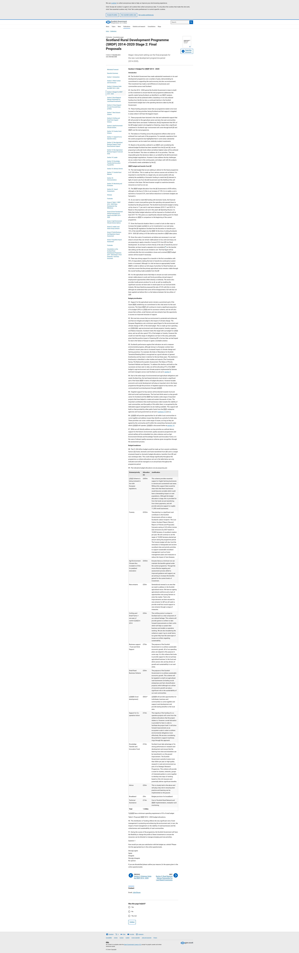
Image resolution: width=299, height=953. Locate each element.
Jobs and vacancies (146, 937)
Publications (126, 26)
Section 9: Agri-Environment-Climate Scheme (115, 126)
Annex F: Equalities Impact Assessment (114, 240)
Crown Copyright (136, 937)
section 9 (168, 372)
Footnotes (110, 198)
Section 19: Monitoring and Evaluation (114, 184)
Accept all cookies (112, 15)
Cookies (127, 937)
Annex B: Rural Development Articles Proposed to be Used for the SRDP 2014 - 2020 (115, 214)
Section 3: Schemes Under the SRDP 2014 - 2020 (114, 87)
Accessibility (109, 937)
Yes (132, 907)
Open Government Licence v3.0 (132, 944)
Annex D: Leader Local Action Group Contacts (113, 227)
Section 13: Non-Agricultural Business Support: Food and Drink (115, 151)
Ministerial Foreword (112, 69)
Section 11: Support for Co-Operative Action (114, 137)
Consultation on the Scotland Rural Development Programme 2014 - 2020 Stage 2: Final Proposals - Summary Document (114, 253)
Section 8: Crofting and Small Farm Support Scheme (113, 120)
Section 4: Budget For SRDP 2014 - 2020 (114, 93)
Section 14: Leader (112, 157)
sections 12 (162, 412)
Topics (113, 26)
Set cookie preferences (146, 15)
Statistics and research (139, 26)
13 (170, 412)
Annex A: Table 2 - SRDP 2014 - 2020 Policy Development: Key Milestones (113, 205)
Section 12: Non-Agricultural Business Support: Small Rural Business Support (114, 144)
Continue (132, 922)
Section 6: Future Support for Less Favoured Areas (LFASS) (114, 107)
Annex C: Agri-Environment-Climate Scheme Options (114, 222)
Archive (115, 937)
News (119, 26)
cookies (113, 3)
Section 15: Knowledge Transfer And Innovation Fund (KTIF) (113, 163)
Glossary (109, 195)
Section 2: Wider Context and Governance (114, 81)
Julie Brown (137, 892)
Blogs (159, 26)
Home (107, 31)
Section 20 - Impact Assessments (112, 190)
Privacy (155, 937)
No (132, 911)
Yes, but (134, 916)
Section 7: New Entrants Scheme (113, 113)
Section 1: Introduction (113, 77)
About (107, 26)
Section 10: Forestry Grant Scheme (114, 132)
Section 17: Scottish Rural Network (114, 173)
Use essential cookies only (128, 15)
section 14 (170, 425)
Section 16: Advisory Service (115, 168)
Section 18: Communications (112, 179)
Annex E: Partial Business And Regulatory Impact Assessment (114, 234)
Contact (121, 937)
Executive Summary (112, 73)
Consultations (151, 26)
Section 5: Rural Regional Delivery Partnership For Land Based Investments (114, 99)
